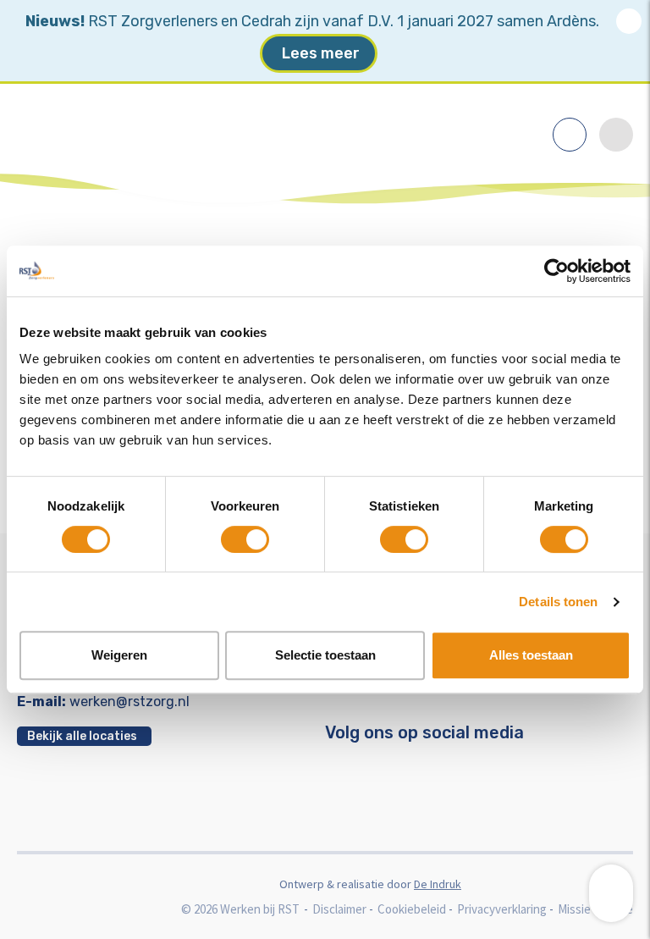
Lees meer (321, 53)
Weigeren (119, 655)
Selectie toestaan (325, 655)
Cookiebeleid (411, 909)
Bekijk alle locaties (82, 736)
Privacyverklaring (502, 909)
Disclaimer (339, 909)
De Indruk (437, 884)
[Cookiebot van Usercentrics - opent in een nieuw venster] (556, 271)
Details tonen (558, 601)
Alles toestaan (531, 655)
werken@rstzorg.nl (129, 701)
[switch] (245, 539)
